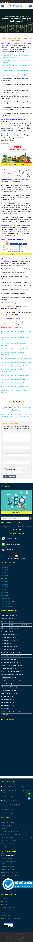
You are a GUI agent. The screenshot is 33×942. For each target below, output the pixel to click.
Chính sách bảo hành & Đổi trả (11, 875)
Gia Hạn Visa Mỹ (6, 643)
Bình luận (6, 431)
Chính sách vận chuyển (9, 869)
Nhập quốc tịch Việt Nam (8, 690)
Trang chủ (5, 898)
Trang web (6, 459)
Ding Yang (24, 25)
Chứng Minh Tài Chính (7, 615)
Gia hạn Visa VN (7, 606)
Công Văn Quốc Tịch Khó (22, 16)
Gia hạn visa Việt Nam (9, 910)
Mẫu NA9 (5, 590)
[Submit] (30, 518)
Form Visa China (7, 604)
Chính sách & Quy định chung (11, 872)
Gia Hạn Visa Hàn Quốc (8, 640)
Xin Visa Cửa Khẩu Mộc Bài (9, 712)
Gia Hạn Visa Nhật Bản (8, 646)
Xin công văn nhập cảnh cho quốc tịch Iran (15, 383)
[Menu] (2, 6)
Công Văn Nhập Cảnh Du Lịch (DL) (11, 622)
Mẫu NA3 (5, 573)
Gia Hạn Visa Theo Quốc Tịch (10, 656)
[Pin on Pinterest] (19, 401)
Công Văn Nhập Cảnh (9, 16)
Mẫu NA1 (5, 567)
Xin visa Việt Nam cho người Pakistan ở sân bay (16, 358)
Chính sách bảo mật (8, 867)
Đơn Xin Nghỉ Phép (8, 601)
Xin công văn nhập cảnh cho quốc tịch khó (16, 75)
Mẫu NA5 (5, 578)
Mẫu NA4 (5, 575)
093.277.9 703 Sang (12, 550)
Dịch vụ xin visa (7, 913)
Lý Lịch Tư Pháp (6, 684)
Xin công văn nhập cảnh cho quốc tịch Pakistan (16, 362)
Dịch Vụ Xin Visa (6, 631)
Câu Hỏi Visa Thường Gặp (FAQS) (17, 934)
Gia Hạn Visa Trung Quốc (8, 659)
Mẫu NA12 (5, 595)
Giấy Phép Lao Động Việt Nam (10, 665)
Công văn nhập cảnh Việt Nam (11, 918)
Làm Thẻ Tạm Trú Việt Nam (9, 681)
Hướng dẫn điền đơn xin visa (10, 671)
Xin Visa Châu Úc (6, 709)
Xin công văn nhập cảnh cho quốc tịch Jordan (16, 349)
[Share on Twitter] (16, 401)
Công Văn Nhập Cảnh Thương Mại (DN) (13, 625)
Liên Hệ (19, 933)
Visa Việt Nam (5, 696)
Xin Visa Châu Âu (6, 702)
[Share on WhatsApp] (10, 401)
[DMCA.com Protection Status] (8, 925)
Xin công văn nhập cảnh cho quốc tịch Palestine (16, 366)
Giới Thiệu (13, 933)
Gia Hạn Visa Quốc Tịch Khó (9, 653)
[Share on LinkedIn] (22, 401)
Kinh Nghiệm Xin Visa (7, 678)
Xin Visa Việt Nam (6, 715)
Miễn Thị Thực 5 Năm (7, 687)
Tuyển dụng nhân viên (8, 861)
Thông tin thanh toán (8, 907)
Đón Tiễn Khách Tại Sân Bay (9, 634)
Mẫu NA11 (5, 592)
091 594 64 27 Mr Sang (13, 544)
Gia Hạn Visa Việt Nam (8, 662)
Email (4, 452)
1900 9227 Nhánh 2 (17, 533)
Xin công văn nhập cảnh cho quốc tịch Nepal (15, 379)
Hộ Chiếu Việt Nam (7, 668)
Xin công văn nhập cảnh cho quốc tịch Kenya (16, 375)
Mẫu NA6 (5, 581)
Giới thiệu (5, 901)
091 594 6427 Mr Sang (13, 538)
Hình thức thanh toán (8, 864)
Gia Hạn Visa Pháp (6, 650)
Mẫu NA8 (5, 587)
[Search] (30, 6)
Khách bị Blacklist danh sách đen (11, 674)
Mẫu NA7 (5, 584)
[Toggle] (31, 825)
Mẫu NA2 (5, 570)
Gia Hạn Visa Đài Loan (8, 637)
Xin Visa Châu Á (6, 699)
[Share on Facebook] (13, 401)
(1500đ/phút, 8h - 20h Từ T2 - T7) (8, 858)
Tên (4, 444)
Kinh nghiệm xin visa (8, 915)
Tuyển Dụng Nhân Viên (8, 693)
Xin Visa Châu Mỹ (6, 705)
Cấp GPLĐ (5, 598)
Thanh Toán (25, 933)
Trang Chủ (6, 933)
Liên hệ (4, 904)
